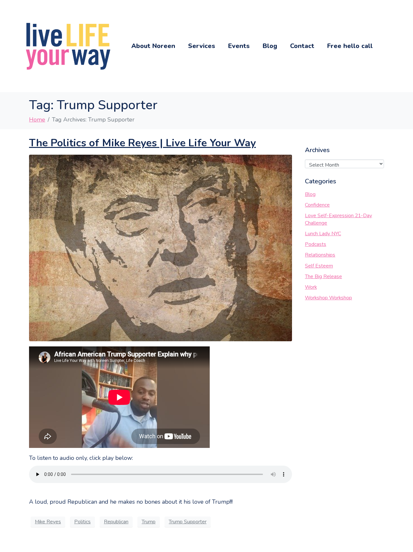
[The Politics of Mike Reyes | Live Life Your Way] (160, 247)
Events (239, 46)
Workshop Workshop (328, 297)
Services (201, 46)
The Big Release (323, 276)
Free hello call (350, 46)
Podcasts (315, 244)
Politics (82, 521)
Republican (116, 521)
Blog (270, 46)
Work (311, 287)
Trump (149, 521)
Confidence (317, 204)
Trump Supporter (187, 521)
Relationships (320, 254)
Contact (302, 46)
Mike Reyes (48, 521)
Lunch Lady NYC (323, 233)
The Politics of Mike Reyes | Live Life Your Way (142, 143)
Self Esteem (319, 265)
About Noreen (153, 46)
